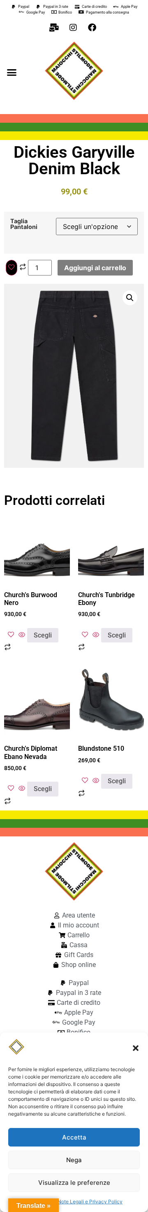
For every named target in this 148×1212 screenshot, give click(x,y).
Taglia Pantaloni (23, 224)
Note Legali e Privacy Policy (90, 1201)
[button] (136, 1048)
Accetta (74, 1137)
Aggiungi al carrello (95, 268)
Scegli (43, 635)
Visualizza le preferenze (74, 1182)
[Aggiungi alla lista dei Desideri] (11, 268)
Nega (74, 1160)
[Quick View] (21, 635)
